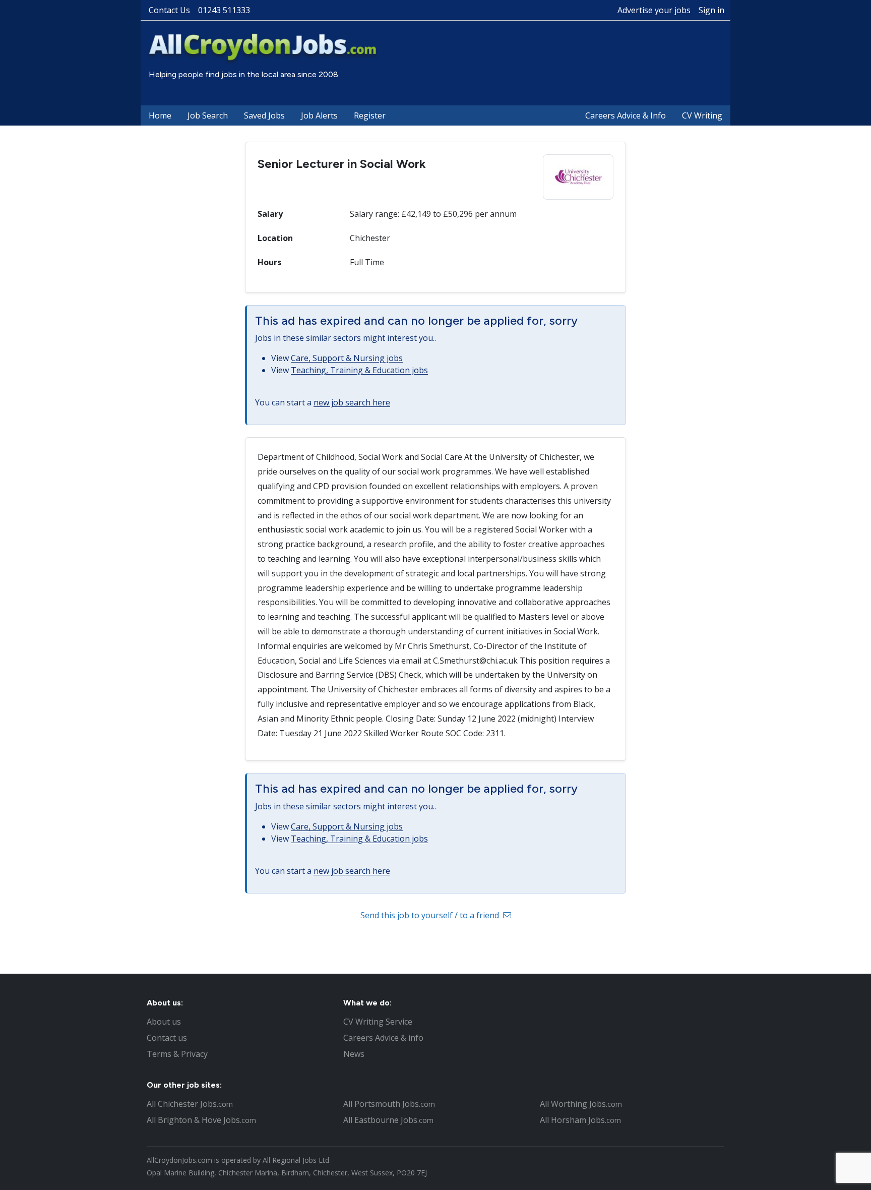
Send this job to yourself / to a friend (430, 915)
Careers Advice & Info (625, 115)
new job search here (352, 402)
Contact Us (169, 10)
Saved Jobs (264, 115)
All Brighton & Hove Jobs (201, 1119)
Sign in (711, 10)
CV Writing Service (377, 1021)
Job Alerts (319, 115)
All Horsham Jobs (580, 1119)
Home (160, 115)
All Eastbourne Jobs (388, 1119)
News (353, 1053)
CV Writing (702, 115)
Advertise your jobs (654, 10)
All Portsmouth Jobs (389, 1103)
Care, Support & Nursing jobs (347, 358)
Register (370, 115)
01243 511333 (224, 10)
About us (164, 1021)
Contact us (167, 1037)
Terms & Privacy (177, 1053)
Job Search (208, 115)
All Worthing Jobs (581, 1103)
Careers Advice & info (383, 1037)
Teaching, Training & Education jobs (359, 370)
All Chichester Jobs (190, 1103)
